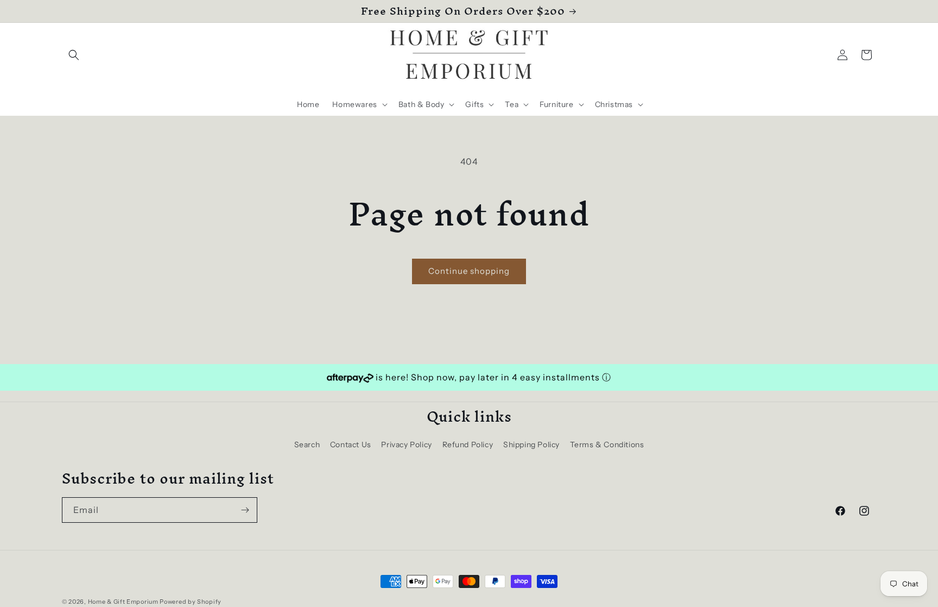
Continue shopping (469, 271)
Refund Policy (467, 444)
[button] (74, 55)
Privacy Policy (406, 444)
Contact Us (350, 444)
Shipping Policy (531, 444)
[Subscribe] (245, 510)
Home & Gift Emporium (123, 601)
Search (307, 444)
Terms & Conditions (607, 444)
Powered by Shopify (190, 601)
